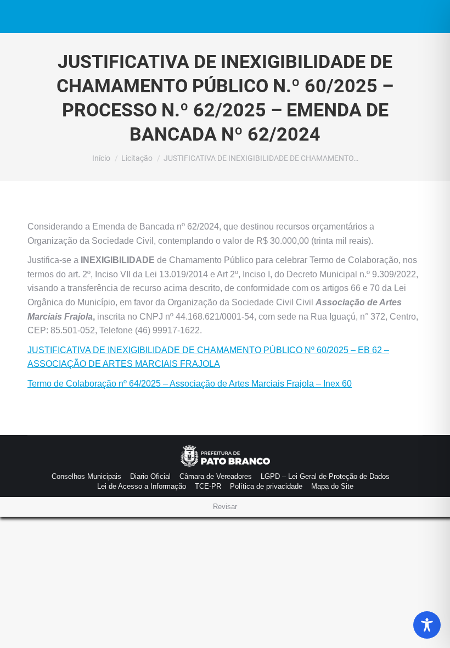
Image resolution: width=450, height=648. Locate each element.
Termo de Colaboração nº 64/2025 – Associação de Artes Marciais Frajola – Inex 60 (189, 383)
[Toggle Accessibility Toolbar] (427, 625)
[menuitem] (86, 477)
